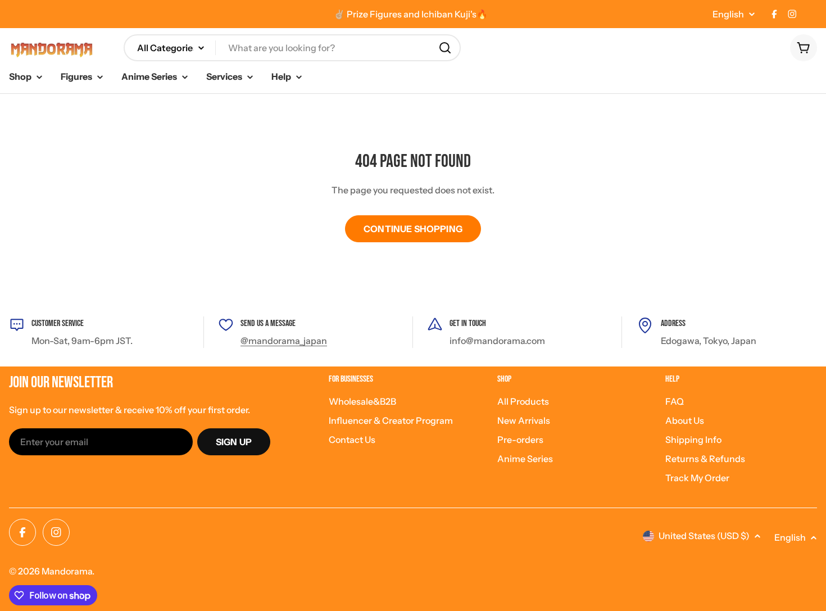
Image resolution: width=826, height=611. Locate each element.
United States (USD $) (704, 535)
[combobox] (292, 47)
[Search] (445, 48)
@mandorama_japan (283, 340)
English (728, 14)
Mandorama (67, 571)
